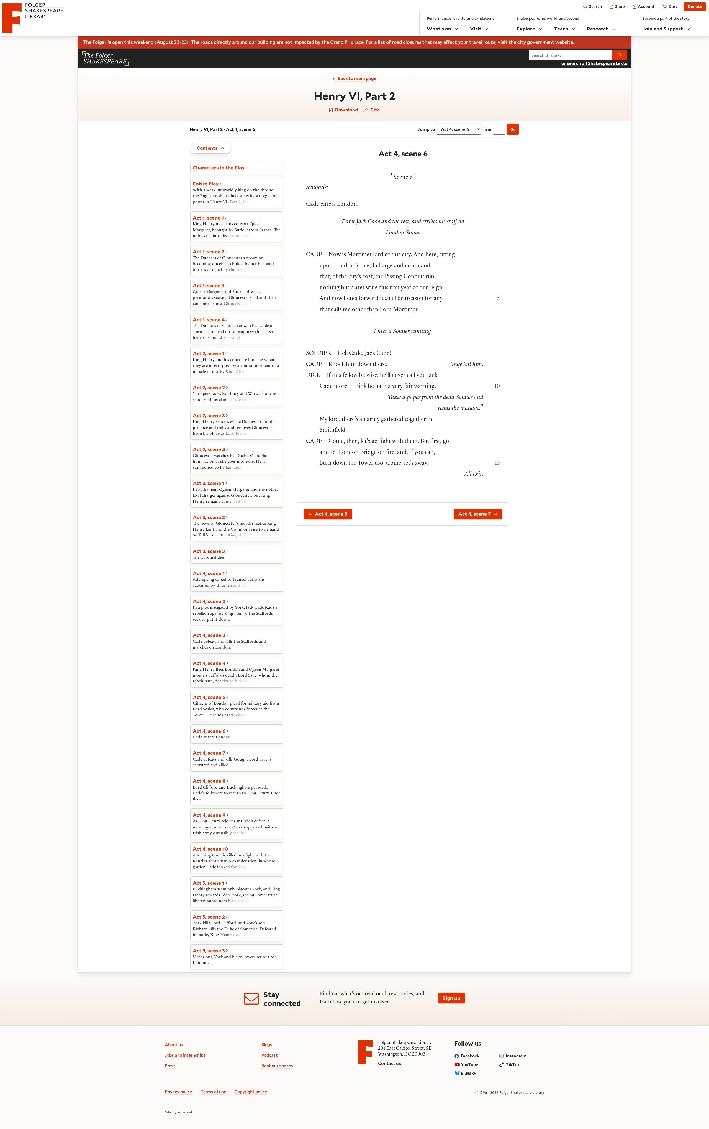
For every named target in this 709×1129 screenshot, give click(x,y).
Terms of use (213, 1091)
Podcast (269, 1055)
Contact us (389, 1063)
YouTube (469, 1064)
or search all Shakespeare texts (594, 63)
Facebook (470, 1056)
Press (170, 1065)
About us (174, 1044)
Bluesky (468, 1073)
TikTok (513, 1064)
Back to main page (357, 78)
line (487, 128)
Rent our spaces (277, 1065)
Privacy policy (178, 1091)
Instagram (516, 1056)
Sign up (451, 998)
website (564, 42)
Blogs (266, 1044)
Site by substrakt (180, 1112)
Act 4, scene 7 (474, 513)
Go (512, 129)
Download (346, 110)
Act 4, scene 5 (331, 513)
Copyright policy (250, 1091)
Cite (374, 110)
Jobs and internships (185, 1055)
